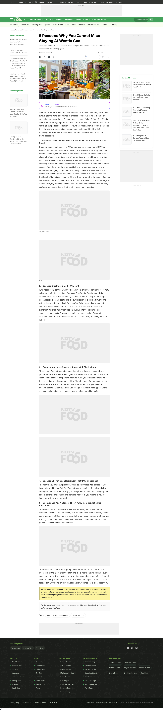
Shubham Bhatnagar (45, 52)
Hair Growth (40, 669)
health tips (65, 605)
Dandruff (39, 677)
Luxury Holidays (78, 615)
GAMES (102, 2)
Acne (38, 688)
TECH (85, 2)
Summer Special (90, 658)
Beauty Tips (40, 684)
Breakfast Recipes (130, 673)
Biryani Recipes (130, 668)
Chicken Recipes (115, 662)
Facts (105, 25)
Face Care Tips (90, 681)
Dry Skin (39, 673)
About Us (26, 703)
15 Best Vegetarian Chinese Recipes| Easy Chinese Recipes (141, 138)
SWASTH (78, 2)
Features (48, 19)
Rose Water (40, 666)
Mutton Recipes (115, 668)
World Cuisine (58, 25)
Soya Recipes (65, 677)
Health (85, 19)
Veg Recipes (64, 658)
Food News (25, 25)
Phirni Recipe (89, 688)
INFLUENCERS (93, 2)
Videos (78, 19)
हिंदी (36, 2)
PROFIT (31, 2)
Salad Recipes (65, 666)
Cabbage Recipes (67, 684)
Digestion (15, 684)
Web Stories (69, 19)
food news (56, 605)
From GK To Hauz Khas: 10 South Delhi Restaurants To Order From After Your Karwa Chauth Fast (141, 125)
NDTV (12, 2)
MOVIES (49, 2)
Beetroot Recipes (66, 688)
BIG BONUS (110, 2)
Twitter (46, 608)
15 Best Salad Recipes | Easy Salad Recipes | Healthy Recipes (141, 110)
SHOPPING (119, 2)
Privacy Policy (14, 703)
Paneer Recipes (66, 669)
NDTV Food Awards (99, 19)
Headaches (16, 688)
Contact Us (53, 703)
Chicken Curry (130, 662)
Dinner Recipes (66, 662)
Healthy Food (16, 681)
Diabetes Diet (17, 666)
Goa (48, 615)
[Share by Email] (103, 57)
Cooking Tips (27, 648)
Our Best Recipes (129, 78)
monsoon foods (35, 19)
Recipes (58, 19)
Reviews (18, 30)
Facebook (92, 605)
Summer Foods (90, 666)
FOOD (56, 2)
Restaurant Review (94, 25)
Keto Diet (15, 669)
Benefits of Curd (91, 673)
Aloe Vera (39, 662)
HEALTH (70, 2)
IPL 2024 (42, 2)
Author (44, 703)
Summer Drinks (90, 669)
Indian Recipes (114, 658)
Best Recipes (114, 25)
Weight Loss (15, 648)
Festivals (81, 25)
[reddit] (53, 57)
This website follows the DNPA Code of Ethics (102, 702)
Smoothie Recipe (91, 684)
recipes (76, 605)
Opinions (47, 25)
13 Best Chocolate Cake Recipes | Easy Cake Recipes (141, 97)
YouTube (56, 608)
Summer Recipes (91, 662)
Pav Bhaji (144, 673)
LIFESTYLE (63, 2)
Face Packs (40, 681)
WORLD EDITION (21, 2)
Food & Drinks (71, 25)
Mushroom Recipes (67, 673)
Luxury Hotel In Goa (60, 615)
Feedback (35, 703)
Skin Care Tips (90, 677)
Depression (16, 673)
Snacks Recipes (66, 692)
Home (12, 30)
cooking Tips (37, 25)
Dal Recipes (64, 681)
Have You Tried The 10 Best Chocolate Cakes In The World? (142, 84)
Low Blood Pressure (19, 677)
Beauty (38, 658)
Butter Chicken (144, 668)
